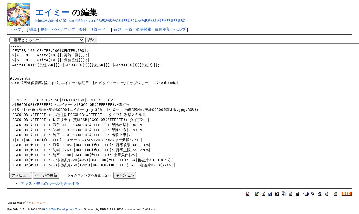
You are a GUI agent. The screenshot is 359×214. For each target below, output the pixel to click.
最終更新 (163, 29)
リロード (97, 29)
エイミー (52, 12)
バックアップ (63, 29)
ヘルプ (180, 29)
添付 (82, 29)
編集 (33, 29)
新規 (117, 29)
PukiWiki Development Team (64, 209)
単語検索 (143, 29)
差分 (44, 29)
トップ (15, 29)
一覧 (128, 29)
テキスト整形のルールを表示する (49, 183)
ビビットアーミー (34, 202)
